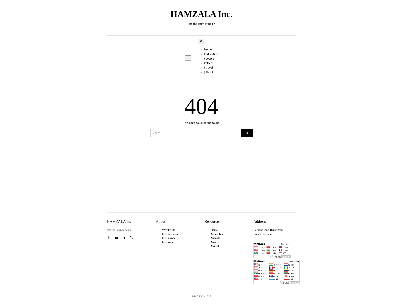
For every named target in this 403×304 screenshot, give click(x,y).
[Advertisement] (201, 184)
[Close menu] (201, 41)
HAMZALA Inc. (201, 14)
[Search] (247, 133)
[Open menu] (188, 58)
